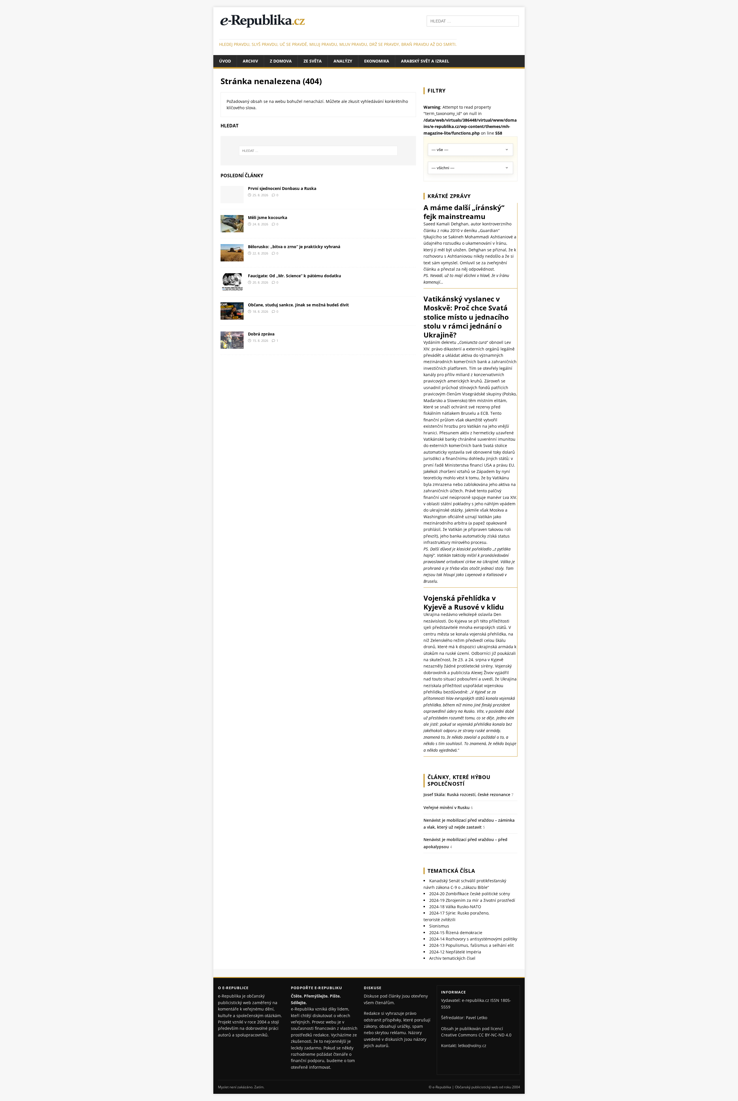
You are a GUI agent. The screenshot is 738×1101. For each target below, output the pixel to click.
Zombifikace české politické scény (469, 893)
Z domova (281, 61)
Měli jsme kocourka (267, 217)
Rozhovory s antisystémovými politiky (473, 939)
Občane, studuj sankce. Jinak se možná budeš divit (298, 305)
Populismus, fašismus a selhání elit (471, 945)
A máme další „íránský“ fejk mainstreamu (463, 212)
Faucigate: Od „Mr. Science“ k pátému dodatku (294, 275)
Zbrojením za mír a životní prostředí (472, 900)
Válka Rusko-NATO (455, 906)
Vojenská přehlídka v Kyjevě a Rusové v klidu (463, 602)
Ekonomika (376, 61)
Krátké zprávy (449, 196)
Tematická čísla (451, 870)
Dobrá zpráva (261, 334)
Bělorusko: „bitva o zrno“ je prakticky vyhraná (294, 246)
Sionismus (439, 926)
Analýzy (343, 61)
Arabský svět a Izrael (425, 61)
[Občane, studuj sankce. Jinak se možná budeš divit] (232, 316)
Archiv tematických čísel (452, 958)
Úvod (225, 61)
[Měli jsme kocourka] (232, 228)
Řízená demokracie (455, 932)
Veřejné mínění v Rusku (446, 807)
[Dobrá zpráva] (232, 345)
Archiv (250, 61)
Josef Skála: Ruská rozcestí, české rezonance (466, 794)
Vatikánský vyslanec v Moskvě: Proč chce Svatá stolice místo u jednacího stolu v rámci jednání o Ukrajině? (466, 317)
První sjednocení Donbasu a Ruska (282, 188)
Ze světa (313, 61)
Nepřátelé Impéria (455, 952)
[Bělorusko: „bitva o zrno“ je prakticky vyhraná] (232, 258)
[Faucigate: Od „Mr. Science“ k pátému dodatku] (232, 287)
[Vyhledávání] (473, 20)
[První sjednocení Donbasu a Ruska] (232, 199)
